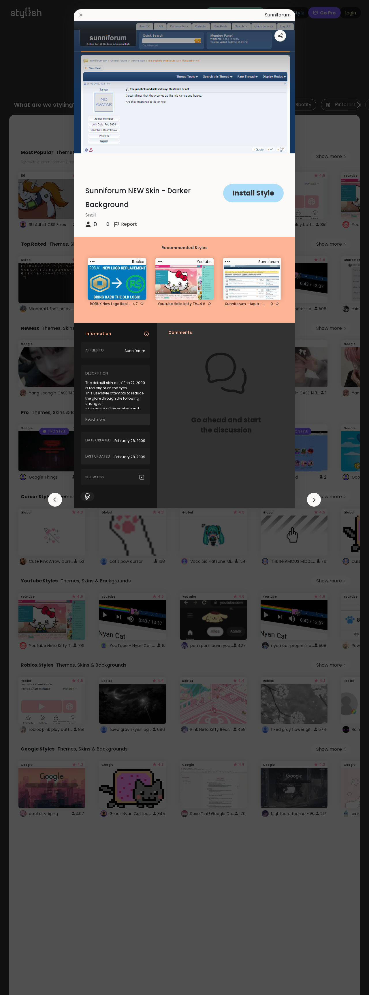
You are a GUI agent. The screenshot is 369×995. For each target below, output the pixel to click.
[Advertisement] (23, 497)
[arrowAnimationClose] (55, 499)
